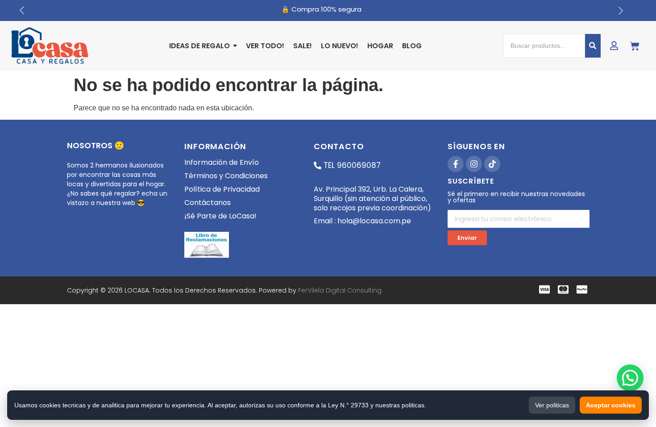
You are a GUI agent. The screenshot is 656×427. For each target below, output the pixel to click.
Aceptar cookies (610, 405)
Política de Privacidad (222, 189)
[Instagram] (474, 164)
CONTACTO (339, 146)
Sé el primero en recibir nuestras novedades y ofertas (516, 198)
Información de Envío (221, 162)
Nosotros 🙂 (95, 145)
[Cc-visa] (544, 289)
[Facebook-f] (456, 164)
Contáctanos (207, 202)
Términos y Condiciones (226, 176)
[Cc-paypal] (582, 289)
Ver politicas (552, 405)
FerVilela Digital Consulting (340, 290)
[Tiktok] (492, 164)
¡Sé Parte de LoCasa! (220, 216)
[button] (630, 377)
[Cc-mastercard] (563, 289)
